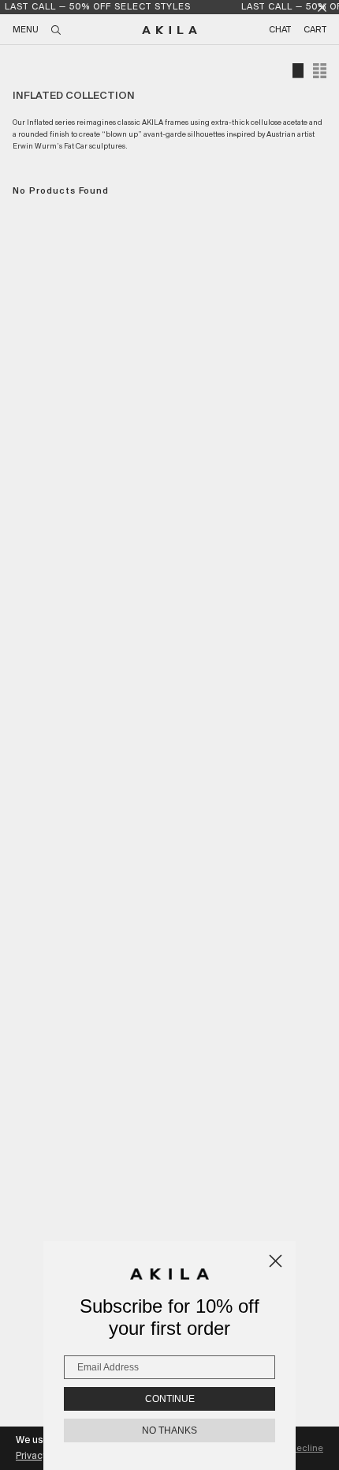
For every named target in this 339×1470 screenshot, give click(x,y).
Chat (280, 30)
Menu (26, 30)
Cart (315, 30)
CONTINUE (170, 1398)
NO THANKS (169, 1430)
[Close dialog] (275, 1261)
